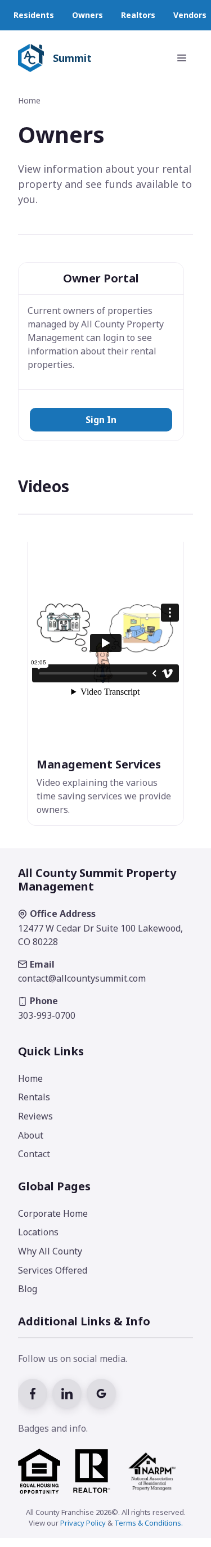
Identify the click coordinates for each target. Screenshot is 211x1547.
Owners (87, 15)
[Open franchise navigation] (181, 58)
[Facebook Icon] (35, 1392)
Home (29, 100)
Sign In (101, 419)
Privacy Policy (83, 1523)
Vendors (189, 15)
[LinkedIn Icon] (69, 1392)
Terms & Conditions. (148, 1523)
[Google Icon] (103, 1392)
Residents (34, 15)
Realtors (138, 15)
